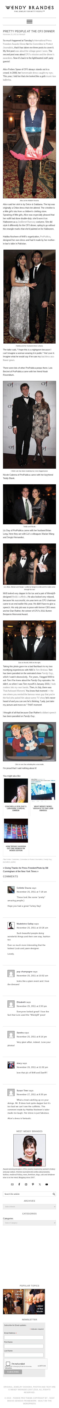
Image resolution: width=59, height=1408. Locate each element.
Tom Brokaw (41, 670)
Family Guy (47, 859)
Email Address (10, 1333)
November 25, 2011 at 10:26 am (32, 928)
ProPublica (45, 236)
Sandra (20, 1032)
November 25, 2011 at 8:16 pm (32, 1037)
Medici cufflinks (19, 597)
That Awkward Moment (14, 691)
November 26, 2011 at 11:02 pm (32, 1067)
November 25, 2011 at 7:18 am (32, 892)
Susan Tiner (22, 1090)
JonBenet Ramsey (26, 222)
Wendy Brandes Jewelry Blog (29, 7)
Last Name (8, 1351)
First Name (8, 1342)
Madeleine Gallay (25, 924)
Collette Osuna (24, 888)
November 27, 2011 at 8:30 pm (32, 1094)
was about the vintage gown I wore (31, 51)
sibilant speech (49, 712)
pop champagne (25, 971)
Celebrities (15, 859)
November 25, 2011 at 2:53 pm (32, 1006)
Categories (8, 1218)
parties (13, 862)
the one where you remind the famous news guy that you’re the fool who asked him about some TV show (29, 694)
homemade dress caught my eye (36, 73)
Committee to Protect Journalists (31, 859)
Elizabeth (21, 1002)
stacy (19, 1063)
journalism (6, 862)
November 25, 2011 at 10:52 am (32, 975)
